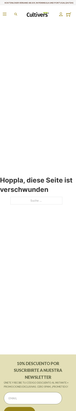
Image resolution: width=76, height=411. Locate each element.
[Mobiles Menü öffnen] (4, 14)
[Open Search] (15, 14)
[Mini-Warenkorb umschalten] (68, 14)
